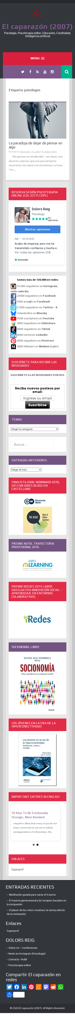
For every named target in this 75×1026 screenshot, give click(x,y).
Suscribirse (37, 405)
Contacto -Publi (17, 959)
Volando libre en (32, 313)
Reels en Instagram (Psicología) (27, 953)
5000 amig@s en (33, 301)
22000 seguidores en (36, 295)
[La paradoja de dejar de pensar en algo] (37, 120)
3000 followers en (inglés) (38, 346)
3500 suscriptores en (35, 318)
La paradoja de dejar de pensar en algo (35, 145)
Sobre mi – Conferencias (23, 947)
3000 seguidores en (35, 340)
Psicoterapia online (19, 965)
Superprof (17, 869)
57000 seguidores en (36, 307)
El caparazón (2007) (37, 26)
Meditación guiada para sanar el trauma (32, 894)
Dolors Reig (51, 151)
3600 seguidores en (36, 323)
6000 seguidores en (33, 328)
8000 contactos (32, 334)
